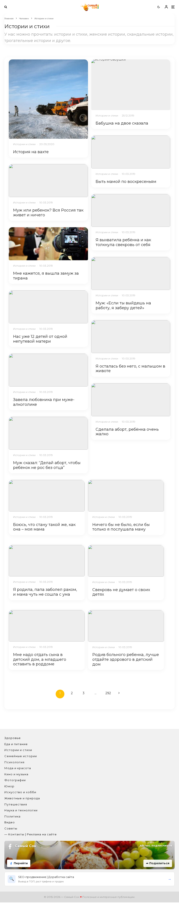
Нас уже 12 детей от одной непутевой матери (40, 339)
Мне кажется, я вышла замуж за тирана (46, 276)
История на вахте (31, 152)
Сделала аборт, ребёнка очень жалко (127, 432)
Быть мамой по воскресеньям (126, 181)
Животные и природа (22, 798)
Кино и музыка (16, 774)
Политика (12, 816)
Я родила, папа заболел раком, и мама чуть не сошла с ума (45, 592)
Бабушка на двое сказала (122, 123)
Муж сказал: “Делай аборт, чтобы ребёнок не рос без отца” (47, 465)
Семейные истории (20, 756)
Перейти (21, 863)
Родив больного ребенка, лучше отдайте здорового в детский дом (125, 659)
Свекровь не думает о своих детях (121, 592)
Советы (10, 828)
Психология (14, 762)
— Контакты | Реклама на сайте (30, 834)
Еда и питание (16, 744)
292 (108, 693)
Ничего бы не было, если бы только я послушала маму (121, 527)
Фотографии (15, 780)
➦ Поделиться (157, 863)
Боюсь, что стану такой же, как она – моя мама (44, 527)
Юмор (9, 786)
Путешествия (15, 804)
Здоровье (12, 738)
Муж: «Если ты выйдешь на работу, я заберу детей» (123, 305)
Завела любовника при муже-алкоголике (43, 402)
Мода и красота (17, 768)
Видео (9, 822)
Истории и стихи (24, 144)
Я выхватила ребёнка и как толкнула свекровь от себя (123, 242)
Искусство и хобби (20, 792)
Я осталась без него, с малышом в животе (130, 368)
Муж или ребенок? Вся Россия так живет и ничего (48, 212)
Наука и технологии (21, 810)
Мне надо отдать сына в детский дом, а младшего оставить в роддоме (39, 659)
